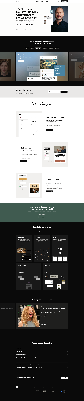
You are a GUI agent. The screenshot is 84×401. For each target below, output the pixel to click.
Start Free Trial (64, 1)
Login (59, 1)
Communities (38, 48)
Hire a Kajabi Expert (37, 390)
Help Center (53, 390)
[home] (18, 1)
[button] (38, 1)
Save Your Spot (42, 217)
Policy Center (63, 387)
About (35, 387)
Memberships (45, 48)
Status (53, 391)
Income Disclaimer (63, 390)
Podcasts (57, 48)
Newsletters (51, 48)
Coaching (32, 48)
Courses (26, 48)
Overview (44, 387)
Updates (42, 1)
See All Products (42, 231)
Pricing (46, 1)
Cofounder (44, 390)
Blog (52, 387)
